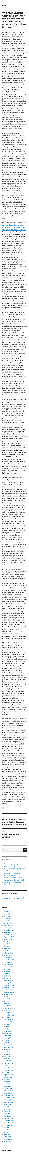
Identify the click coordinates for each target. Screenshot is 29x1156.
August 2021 (8, 1049)
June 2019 (7, 1109)
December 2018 (9, 1120)
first (4, 6)
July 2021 (6, 1052)
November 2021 (9, 1042)
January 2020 (8, 1093)
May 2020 (7, 1084)
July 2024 (7, 969)
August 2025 (8, 939)
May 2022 (7, 1029)
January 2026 (8, 928)
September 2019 (9, 1102)
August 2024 (8, 967)
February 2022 (8, 1036)
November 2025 (9, 932)
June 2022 (7, 1026)
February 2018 (8, 1137)
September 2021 (9, 1047)
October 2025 (8, 934)
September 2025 (9, 937)
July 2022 (7, 1024)
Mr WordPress (8, 898)
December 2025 (9, 930)
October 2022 (8, 1017)
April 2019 (7, 1114)
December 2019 (9, 1095)
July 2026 (7, 914)
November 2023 (9, 987)
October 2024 (8, 962)
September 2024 (9, 964)
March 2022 (8, 1033)
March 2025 (7, 951)
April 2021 (7, 1058)
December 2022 (9, 1013)
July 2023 (7, 996)
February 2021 (8, 1063)
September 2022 (9, 1019)
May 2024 (7, 974)
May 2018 (7, 1132)
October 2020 (8, 1072)
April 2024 (7, 976)
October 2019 (8, 1100)
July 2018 (7, 1127)
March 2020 (8, 1088)
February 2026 (8, 925)
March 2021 (7, 1061)
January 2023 (8, 1010)
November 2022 (9, 1015)
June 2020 (7, 1081)
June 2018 (7, 1130)
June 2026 (7, 916)
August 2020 (8, 1077)
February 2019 (8, 1118)
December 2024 (9, 957)
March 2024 (8, 978)
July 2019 (6, 1107)
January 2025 (8, 955)
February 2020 (8, 1091)
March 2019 (7, 1116)
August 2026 (8, 912)
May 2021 (7, 1056)
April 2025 (7, 948)
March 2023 (7, 1006)
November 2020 (9, 1070)
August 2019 (8, 1104)
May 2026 (7, 918)
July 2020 (7, 1079)
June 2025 (7, 944)
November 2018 (9, 1123)
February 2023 (8, 1008)
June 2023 (7, 999)
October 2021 (8, 1045)
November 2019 (9, 1098)
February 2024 (8, 980)
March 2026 (8, 923)
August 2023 (8, 994)
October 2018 (8, 1125)
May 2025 (7, 946)
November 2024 (9, 960)
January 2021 (8, 1065)
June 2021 (7, 1054)
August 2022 (8, 1022)
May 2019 (7, 1111)
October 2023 (8, 990)
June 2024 (7, 971)
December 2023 (9, 985)
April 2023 (7, 1003)
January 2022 (8, 1038)
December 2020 (9, 1068)
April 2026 (7, 921)
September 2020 (9, 1075)
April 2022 (7, 1031)
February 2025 (8, 953)
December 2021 (9, 1040)
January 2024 (8, 983)
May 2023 (7, 1001)
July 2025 (7, 941)
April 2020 (7, 1086)
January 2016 (8, 1139)
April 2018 (7, 1134)
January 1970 (8, 1141)
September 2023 (9, 992)
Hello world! (20, 898)
